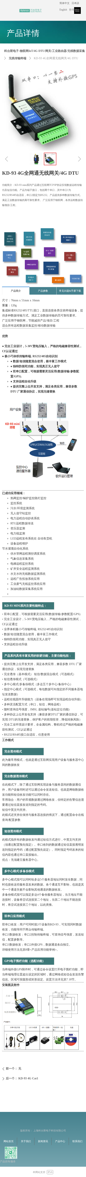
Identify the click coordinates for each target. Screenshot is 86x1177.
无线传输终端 (17, 58)
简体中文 (64, 3)
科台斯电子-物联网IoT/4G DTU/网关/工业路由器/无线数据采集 (44, 50)
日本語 (75, 3)
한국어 (73, 9)
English (63, 9)
